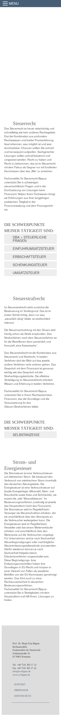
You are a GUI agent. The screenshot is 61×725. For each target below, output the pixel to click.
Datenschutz (22, 696)
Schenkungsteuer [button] (30, 264)
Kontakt (20, 684)
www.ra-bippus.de (21, 675)
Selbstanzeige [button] (26, 434)
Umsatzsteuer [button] (26, 272)
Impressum (21, 690)
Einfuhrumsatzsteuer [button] (33, 248)
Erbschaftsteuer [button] (29, 256)
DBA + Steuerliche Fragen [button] (30, 239)
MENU (14, 3)
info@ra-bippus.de (21, 671)
